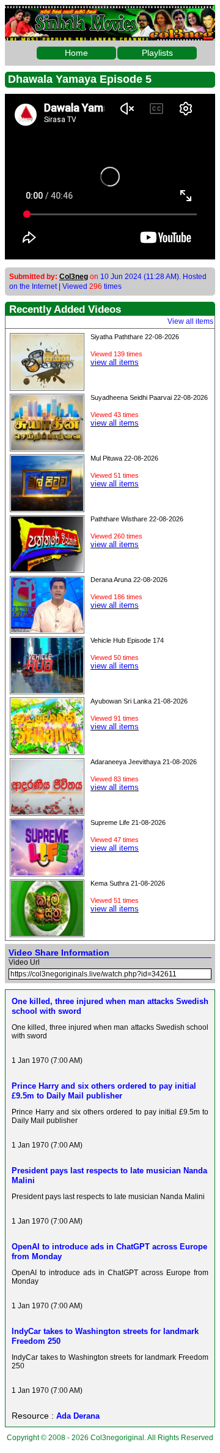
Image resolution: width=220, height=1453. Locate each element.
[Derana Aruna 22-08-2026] (47, 629)
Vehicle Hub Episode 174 (127, 640)
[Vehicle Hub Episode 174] (47, 690)
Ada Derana (78, 1415)
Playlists (157, 53)
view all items (114, 362)
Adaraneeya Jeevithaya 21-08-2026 (143, 761)
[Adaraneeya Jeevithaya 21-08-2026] (47, 811)
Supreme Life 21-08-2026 (128, 822)
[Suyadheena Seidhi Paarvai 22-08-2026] (47, 447)
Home (76, 53)
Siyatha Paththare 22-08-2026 (134, 336)
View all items (190, 321)
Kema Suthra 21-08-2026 (127, 883)
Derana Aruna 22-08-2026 (128, 579)
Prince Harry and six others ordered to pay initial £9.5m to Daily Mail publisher (104, 1090)
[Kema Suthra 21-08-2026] (47, 933)
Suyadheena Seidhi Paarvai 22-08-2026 (149, 397)
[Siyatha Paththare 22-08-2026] (47, 386)
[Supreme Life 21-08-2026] (47, 872)
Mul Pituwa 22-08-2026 (124, 458)
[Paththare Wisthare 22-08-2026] (47, 568)
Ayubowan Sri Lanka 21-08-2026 (139, 701)
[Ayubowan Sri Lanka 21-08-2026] (47, 751)
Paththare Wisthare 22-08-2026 (136, 519)
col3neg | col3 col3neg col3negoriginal (110, 15)
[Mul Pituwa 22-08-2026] (47, 508)
